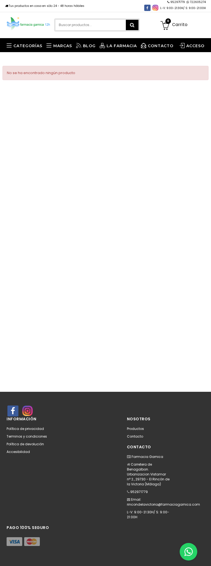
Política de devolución (25, 444)
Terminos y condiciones (27, 436)
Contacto (135, 436)
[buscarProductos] (132, 25)
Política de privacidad (25, 428)
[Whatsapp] (188, 552)
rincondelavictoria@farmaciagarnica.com (163, 504)
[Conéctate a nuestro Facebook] (147, 8)
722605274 (197, 2)
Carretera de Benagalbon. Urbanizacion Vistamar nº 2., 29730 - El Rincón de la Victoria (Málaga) (148, 474)
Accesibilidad (18, 451)
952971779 (178, 2)
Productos (135, 428)
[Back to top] (205, 556)
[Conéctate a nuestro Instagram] (155, 8)
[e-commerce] (29, 22)
